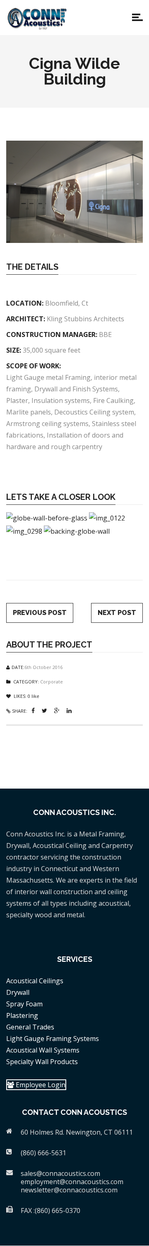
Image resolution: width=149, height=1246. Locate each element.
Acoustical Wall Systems (42, 1050)
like (33, 696)
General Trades (30, 1027)
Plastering (22, 1015)
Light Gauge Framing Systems (52, 1038)
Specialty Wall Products (42, 1061)
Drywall (17, 992)
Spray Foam (24, 1003)
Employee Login (39, 1084)
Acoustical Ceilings (34, 980)
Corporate (51, 681)
